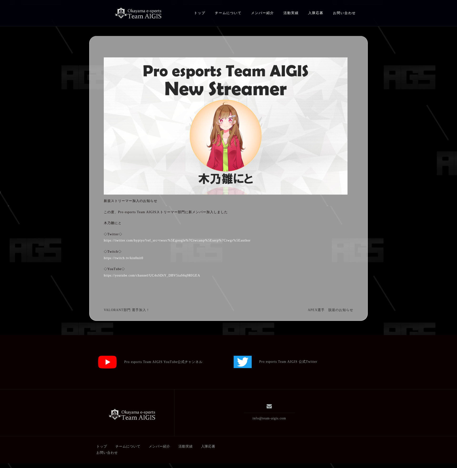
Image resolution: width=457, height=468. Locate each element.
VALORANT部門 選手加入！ (127, 310)
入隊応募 (315, 13)
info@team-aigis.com (269, 418)
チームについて (228, 13)
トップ (199, 13)
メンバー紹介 (262, 13)
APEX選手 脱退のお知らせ (330, 310)
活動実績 (291, 13)
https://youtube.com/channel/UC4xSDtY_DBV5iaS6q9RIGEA (152, 275)
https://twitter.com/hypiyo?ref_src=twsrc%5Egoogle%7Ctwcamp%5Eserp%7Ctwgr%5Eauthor (177, 240)
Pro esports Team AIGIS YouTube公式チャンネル (160, 362)
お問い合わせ (344, 13)
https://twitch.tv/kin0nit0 (123, 258)
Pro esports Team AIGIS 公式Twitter (284, 361)
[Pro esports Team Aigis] (132, 414)
